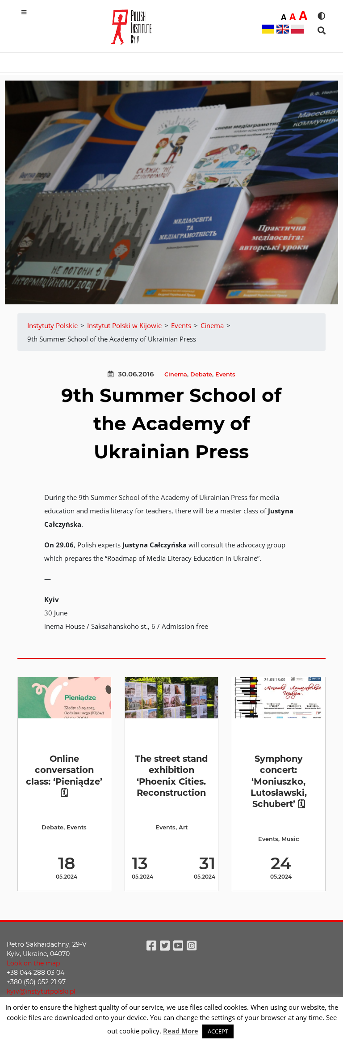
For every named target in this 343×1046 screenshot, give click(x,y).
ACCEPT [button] (218, 1031)
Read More (180, 1030)
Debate (201, 374)
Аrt (183, 827)
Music (290, 839)
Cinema (175, 374)
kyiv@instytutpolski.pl (41, 991)
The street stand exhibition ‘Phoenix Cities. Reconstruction (171, 775)
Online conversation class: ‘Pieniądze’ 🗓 (64, 775)
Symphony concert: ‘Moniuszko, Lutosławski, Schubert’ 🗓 (279, 781)
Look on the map (33, 963)
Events (225, 374)
